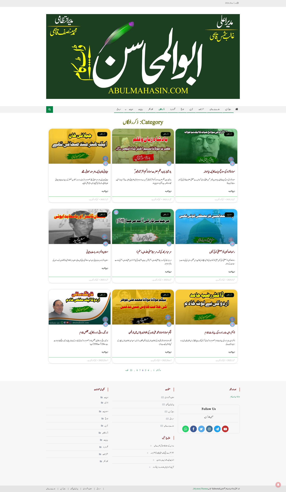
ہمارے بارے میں (215, 109)
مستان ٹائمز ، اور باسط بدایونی (97, 252)
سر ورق (172, 418)
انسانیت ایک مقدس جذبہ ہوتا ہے (165, 460)
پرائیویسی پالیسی (170, 404)
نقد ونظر (150, 109)
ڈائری (106, 402)
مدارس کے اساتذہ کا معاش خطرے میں (164, 445)
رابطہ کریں (228, 109)
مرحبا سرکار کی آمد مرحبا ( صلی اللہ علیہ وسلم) (154, 252)
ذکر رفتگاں (162, 109)
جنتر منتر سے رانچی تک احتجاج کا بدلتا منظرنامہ (162, 453)
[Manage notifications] (278, 484)
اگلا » (126, 370)
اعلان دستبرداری (169, 397)
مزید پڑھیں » (232, 191)
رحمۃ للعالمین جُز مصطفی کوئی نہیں (222, 252)
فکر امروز (172, 109)
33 (131, 370)
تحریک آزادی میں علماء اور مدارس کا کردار (163, 467)
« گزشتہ (158, 370)
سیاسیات (140, 109)
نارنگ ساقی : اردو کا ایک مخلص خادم (93, 332)
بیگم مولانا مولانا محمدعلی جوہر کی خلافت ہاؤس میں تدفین (150, 332)
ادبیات (131, 109)
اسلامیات (105, 411)
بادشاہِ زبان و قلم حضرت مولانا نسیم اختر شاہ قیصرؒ (153, 171)
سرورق (119, 109)
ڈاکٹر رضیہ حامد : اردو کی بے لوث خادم (220, 332)
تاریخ (182, 109)
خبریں (191, 109)
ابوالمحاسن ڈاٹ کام (235, 396)
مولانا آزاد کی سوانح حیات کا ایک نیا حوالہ (219, 171)
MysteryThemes (200, 488)
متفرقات (201, 109)
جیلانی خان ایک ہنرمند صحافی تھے (95, 171)
